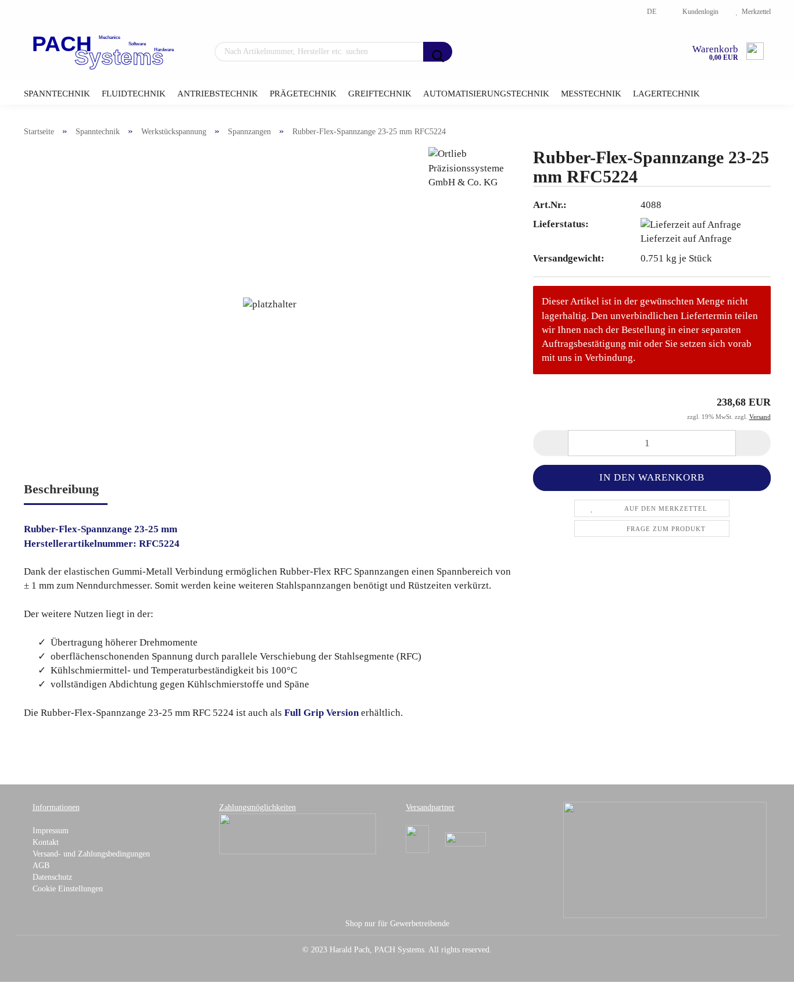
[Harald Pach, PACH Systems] (104, 52)
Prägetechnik (303, 93)
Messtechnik (591, 93)
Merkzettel (754, 12)
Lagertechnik (666, 93)
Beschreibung (61, 489)
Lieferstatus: (561, 224)
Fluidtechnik (134, 93)
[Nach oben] (762, 964)
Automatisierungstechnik (486, 93)
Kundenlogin (698, 12)
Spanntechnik (57, 93)
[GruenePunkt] (665, 859)
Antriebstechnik (217, 93)
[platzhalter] (269, 303)
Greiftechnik (380, 93)
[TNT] (465, 838)
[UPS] (417, 838)
